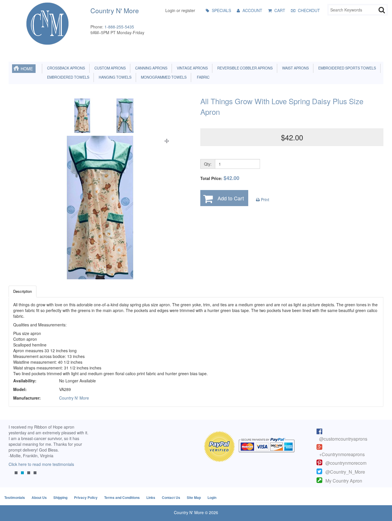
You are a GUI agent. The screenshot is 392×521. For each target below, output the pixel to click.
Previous (15, 454)
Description (22, 291)
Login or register (180, 10)
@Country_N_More (345, 471)
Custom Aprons (109, 68)
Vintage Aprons (191, 68)
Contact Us (171, 497)
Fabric (201, 77)
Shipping (60, 497)
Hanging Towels (114, 77)
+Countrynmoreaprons (342, 454)
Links (150, 497)
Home (27, 68)
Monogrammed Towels (163, 77)
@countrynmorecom (345, 463)
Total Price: (219, 178)
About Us (39, 497)
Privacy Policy (86, 497)
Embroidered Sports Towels (346, 68)
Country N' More (74, 398)
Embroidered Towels (67, 77)
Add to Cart (231, 198)
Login (211, 497)
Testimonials (14, 497)
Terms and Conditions (122, 497)
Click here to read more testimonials (41, 464)
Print (264, 199)
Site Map (194, 497)
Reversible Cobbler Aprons (244, 68)
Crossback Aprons (65, 68)
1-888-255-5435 (119, 27)
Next (82, 454)
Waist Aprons (294, 68)
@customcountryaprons (343, 438)
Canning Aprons (150, 68)
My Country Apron (343, 480)
